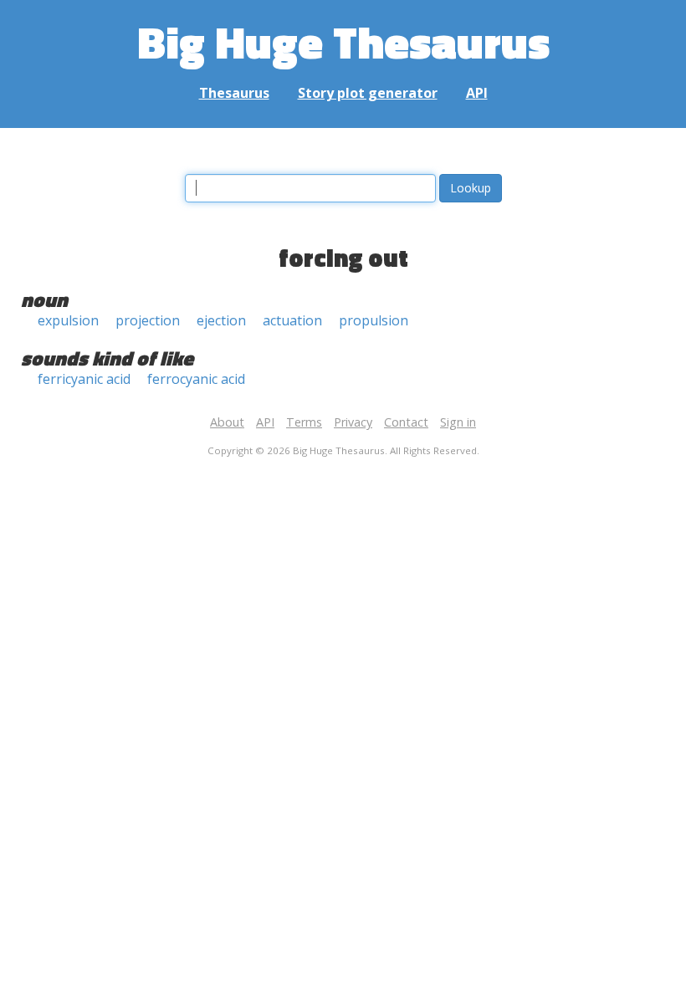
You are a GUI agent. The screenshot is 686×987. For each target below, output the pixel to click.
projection (147, 320)
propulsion (373, 320)
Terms (304, 422)
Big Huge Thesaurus (343, 41)
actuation (292, 320)
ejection (221, 320)
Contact (406, 422)
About (227, 422)
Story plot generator (368, 93)
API (477, 93)
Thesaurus (234, 93)
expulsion (68, 320)
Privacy (353, 422)
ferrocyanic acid (196, 379)
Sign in (458, 422)
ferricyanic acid (84, 379)
